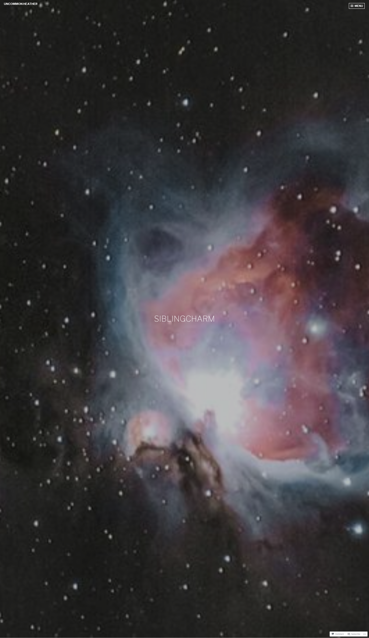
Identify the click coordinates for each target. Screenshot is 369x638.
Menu (358, 6)
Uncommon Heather (20, 4)
